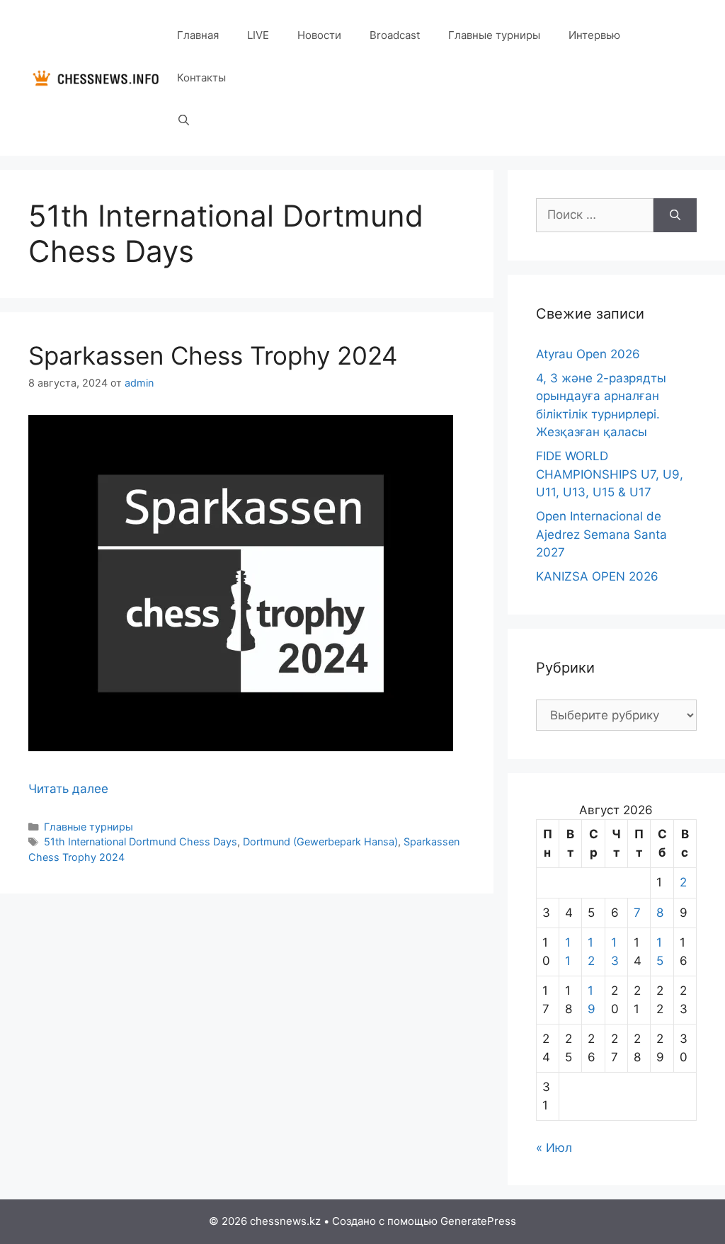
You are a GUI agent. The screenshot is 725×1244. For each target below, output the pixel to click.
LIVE (258, 35)
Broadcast (395, 35)
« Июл (554, 1148)
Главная (198, 35)
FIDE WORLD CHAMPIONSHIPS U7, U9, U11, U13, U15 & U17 (609, 474)
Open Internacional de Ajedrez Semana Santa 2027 (601, 534)
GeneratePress (478, 1221)
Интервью (594, 35)
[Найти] (675, 215)
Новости (319, 35)
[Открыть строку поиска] (184, 120)
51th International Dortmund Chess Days (140, 841)
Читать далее (68, 789)
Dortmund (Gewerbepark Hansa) (320, 841)
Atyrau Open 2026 (588, 354)
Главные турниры (494, 35)
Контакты (201, 77)
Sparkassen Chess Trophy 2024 (212, 355)
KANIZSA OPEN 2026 (597, 576)
